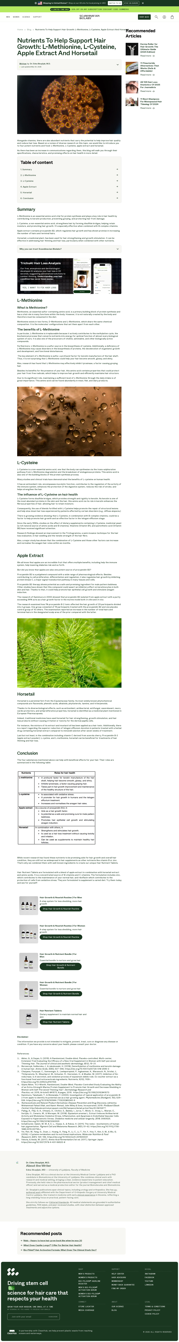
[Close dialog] (151, 641)
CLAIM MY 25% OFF (122, 689)
